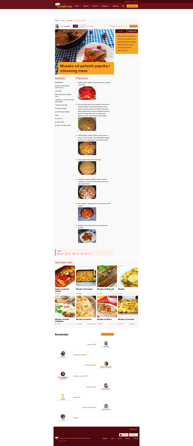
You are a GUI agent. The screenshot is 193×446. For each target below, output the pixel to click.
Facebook (105, 438)
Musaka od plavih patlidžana (65, 310)
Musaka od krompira (86, 280)
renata (63, 399)
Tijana (63, 419)
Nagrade (116, 6)
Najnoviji (121, 31)
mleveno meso (87, 253)
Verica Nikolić (106, 389)
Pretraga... (123, 6)
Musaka (128, 280)
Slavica (63, 356)
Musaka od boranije (128, 310)
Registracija (128, 1)
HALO (65, 440)
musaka (77, 253)
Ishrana (85, 6)
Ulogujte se (135, 1)
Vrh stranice (133, 429)
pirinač (69, 253)
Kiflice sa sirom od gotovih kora (127, 36)
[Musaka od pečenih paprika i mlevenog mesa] (94, 93)
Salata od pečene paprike (65, 280)
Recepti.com (63, 5)
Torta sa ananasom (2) (124, 47)
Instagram (127, 438)
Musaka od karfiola (86, 310)
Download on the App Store (123, 434)
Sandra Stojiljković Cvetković (63, 377)
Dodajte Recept (132, 6)
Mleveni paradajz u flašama (126, 44)
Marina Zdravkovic (106, 367)
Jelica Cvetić (106, 409)
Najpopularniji (132, 31)
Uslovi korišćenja (76, 438)
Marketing (83, 438)
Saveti (95, 6)
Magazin (105, 6)
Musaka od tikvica (107, 310)
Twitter (112, 438)
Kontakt (88, 438)
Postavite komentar (107, 334)
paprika (61, 253)
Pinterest (135, 438)
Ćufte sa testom (122, 50)
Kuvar (77, 6)
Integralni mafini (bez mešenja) (127, 42)
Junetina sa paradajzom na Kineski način (127, 39)
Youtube (120, 438)
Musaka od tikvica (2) (107, 280)
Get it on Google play (133, 434)
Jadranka (67, 26)
